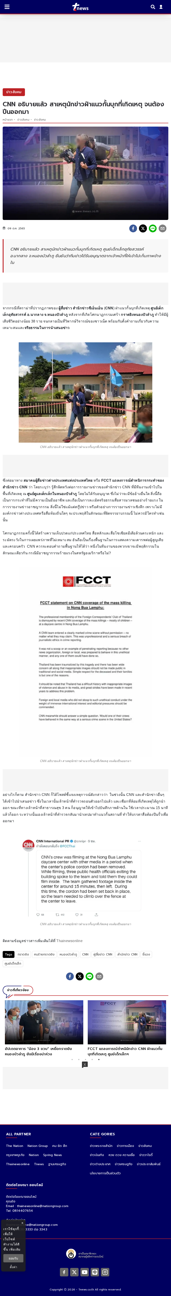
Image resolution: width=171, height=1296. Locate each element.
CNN (85, 954)
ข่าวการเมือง (125, 1146)
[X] (74, 1272)
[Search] (154, 6)
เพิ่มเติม (14, 1249)
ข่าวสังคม (23, 120)
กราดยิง (23, 954)
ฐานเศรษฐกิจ (57, 1164)
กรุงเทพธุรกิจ (15, 1155)
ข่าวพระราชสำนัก (101, 1146)
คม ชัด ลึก (59, 1146)
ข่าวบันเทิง (97, 1155)
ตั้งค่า (13, 1267)
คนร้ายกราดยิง (44, 954)
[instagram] (105, 1272)
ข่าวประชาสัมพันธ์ (149, 1164)
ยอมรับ (13, 1258)
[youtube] (84, 1272)
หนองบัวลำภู (68, 954)
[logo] (77, 7)
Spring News (52, 1155)
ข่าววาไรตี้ (146, 1155)
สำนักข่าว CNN (127, 954)
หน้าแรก (8, 120)
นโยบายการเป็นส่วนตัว (105, 1173)
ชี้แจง (146, 954)
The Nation (14, 1146)
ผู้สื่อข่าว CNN (103, 954)
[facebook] (133, 228)
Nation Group (38, 1146)
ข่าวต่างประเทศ (100, 1164)
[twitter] (143, 228)
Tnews (39, 1164)
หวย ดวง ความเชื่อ (122, 1155)
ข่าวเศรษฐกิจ (123, 1164)
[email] (163, 228)
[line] (153, 228)
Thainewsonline (69, 941)
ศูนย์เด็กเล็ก (13, 963)
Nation (34, 1155)
